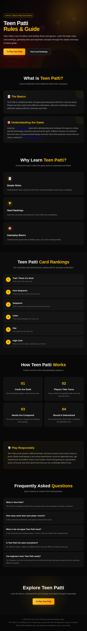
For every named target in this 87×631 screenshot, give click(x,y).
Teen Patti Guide (21, 128)
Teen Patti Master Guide (32, 137)
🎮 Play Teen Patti (14, 52)
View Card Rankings (39, 52)
